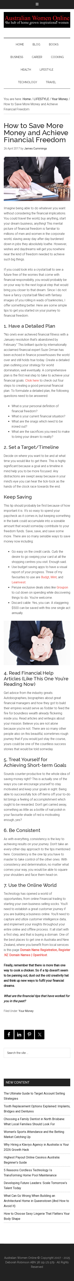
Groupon (62, 587)
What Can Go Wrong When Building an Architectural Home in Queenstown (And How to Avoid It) (36, 1201)
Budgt (45, 577)
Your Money (26, 1011)
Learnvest (18, 582)
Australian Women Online (37, 20)
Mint (54, 577)
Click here (32, 380)
